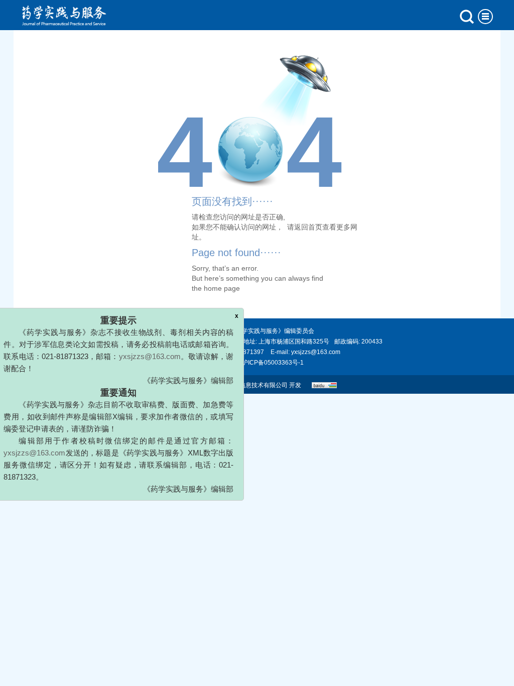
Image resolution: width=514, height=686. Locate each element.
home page (222, 288)
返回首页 (308, 227)
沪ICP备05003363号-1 (273, 362)
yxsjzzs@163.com (154, 347)
